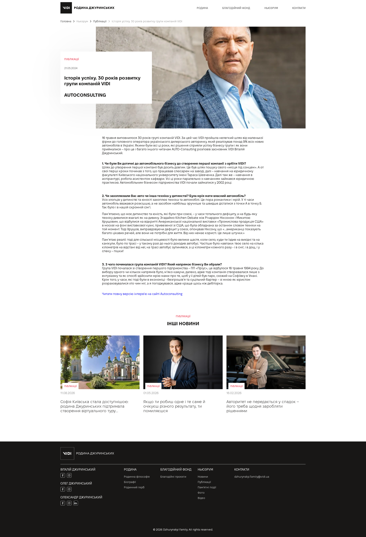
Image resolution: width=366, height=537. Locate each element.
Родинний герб (134, 487)
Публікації (204, 482)
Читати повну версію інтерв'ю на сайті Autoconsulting (142, 294)
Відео (201, 498)
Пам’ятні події (207, 487)
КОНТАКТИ (299, 8)
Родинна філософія (137, 476)
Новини (203, 476)
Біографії (130, 482)
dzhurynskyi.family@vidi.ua (251, 476)
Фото (201, 492)
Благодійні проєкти (173, 476)
